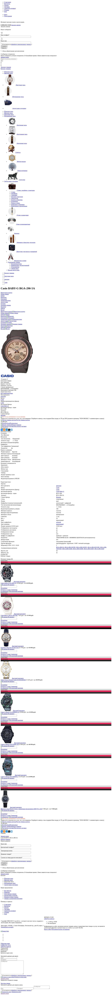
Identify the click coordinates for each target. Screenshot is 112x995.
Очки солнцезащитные (23, 224)
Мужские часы (8, 71)
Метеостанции (21, 161)
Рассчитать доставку (20, 426)
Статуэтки (22, 179)
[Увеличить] (17, 373)
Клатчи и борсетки (16, 200)
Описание (4, 318)
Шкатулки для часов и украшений (27, 251)
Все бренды (7, 890)
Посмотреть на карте (7, 927)
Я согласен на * (17, 975)
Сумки (13, 192)
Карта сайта (47, 929)
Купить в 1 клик (5, 589)
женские (3, 396)
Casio (2, 399)
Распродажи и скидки (10, 895)
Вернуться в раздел (6, 311)
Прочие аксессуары (13, 270)
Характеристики (6, 319)
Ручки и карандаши (23, 215)
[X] (9, 430)
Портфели (14, 193)
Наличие (3, 325)
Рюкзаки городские (17, 196)
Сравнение (14, 589)
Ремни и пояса (15, 203)
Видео (2, 329)
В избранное (4, 591)
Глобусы (17, 152)
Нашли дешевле (16, 425)
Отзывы (6, 10)
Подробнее (4, 588)
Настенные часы (22, 125)
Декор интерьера (22, 170)
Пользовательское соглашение (61, 929)
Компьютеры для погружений (20, 265)
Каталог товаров (6, 67)
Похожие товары (6, 324)
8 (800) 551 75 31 (6, 945)
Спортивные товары (14, 262)
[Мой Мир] (7, 430)
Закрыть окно (5, 57)
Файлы (3, 327)
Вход (5, 14)
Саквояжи (14, 195)
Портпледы (14, 198)
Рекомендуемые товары (11, 897)
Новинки (7, 892)
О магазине (7, 2)
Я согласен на (17, 44)
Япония (3, 415)
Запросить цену (16, 992)
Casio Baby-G (5, 406)
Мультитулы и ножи (20, 260)
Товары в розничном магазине (13, 898)
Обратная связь (5, 943)
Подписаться (14, 423)
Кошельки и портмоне (17, 204)
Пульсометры (15, 267)
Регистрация (8, 16)
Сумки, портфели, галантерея (26, 190)
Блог (5, 11)
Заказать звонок (16, 25)
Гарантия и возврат (10, 8)
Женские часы (8, 73)
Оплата (6, 5)
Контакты (7, 3)
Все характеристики (7, 393)
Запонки (16, 233)
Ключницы (14, 201)
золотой (58, 522)
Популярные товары (10, 894)
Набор (2, 314)
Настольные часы (22, 134)
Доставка (7, 7)
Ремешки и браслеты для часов (26, 242)
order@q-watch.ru (49, 918)
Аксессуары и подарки (19, 108)
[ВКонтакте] (2, 430)
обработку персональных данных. (21, 44)
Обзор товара (5, 313)
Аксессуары (4, 321)
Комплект (4, 316)
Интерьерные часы (18, 96)
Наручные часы (20, 85)
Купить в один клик (20, 977)
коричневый (60, 524)
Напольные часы (22, 143)
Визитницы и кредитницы (19, 206)
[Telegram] (11, 430)
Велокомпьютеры (16, 264)
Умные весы (15, 268)
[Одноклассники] (4, 430)
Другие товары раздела (23, 420)
